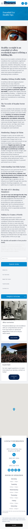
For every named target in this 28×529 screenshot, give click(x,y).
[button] (2, 3)
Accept (14, 525)
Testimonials (5, 284)
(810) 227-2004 (14, 458)
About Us (4, 270)
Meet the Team (6, 279)
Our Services (5, 274)
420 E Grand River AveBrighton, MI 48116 (14, 450)
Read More (14, 337)
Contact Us (5, 288)
